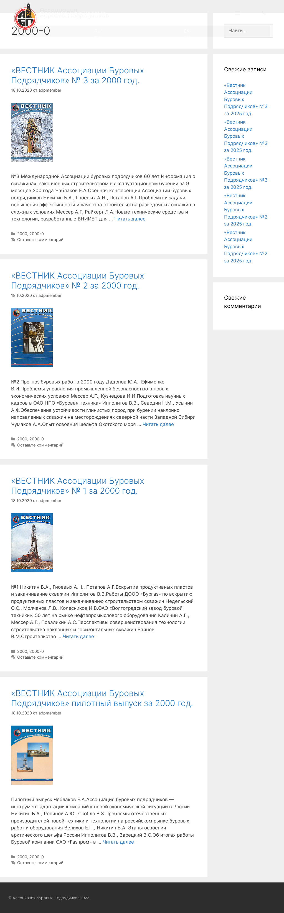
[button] (237, 16)
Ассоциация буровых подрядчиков (72, 16)
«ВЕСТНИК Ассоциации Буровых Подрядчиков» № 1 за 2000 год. (77, 486)
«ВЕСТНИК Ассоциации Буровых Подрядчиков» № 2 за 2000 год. (77, 280)
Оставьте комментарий (40, 239)
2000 (22, 233)
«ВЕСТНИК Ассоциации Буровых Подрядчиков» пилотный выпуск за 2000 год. (102, 698)
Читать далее (130, 219)
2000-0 (36, 233)
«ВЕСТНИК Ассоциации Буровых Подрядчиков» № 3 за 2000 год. (77, 75)
